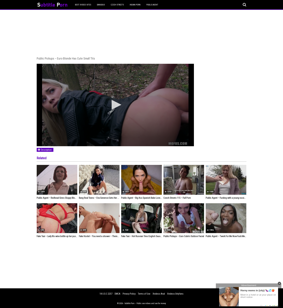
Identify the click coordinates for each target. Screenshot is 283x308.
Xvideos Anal (159, 293)
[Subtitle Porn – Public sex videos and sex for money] (52, 5)
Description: (46, 150)
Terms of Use (144, 293)
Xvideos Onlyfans (175, 293)
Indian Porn (135, 5)
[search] (244, 5)
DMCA (117, 293)
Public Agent (152, 5)
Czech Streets (117, 5)
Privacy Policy (129, 293)
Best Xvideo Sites (83, 5)
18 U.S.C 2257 (106, 293)
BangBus (101, 5)
